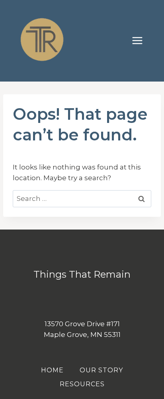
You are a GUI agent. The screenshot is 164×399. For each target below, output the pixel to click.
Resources (82, 384)
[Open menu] (141, 41)
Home (52, 370)
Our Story (101, 370)
